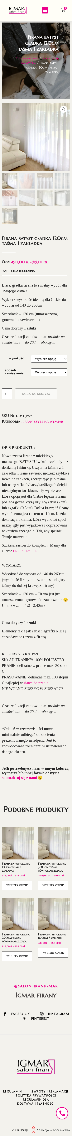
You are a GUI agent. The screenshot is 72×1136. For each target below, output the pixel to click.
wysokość (16, 358)
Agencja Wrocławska (53, 1130)
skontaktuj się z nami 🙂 (22, 777)
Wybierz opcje (17, 885)
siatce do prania (36, 683)
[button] (45, 10)
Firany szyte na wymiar (42, 421)
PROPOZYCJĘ (25, 551)
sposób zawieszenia (14, 372)
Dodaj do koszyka (36, 394)
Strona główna (27, 58)
